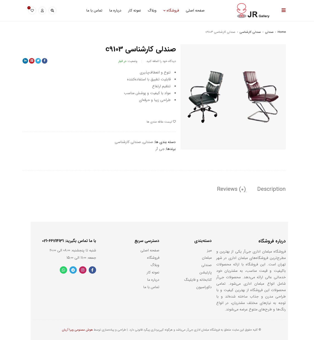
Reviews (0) (231, 189)
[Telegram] (73, 270)
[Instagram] (82, 270)
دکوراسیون (204, 287)
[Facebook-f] (92, 270)
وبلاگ (155, 265)
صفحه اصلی (149, 250)
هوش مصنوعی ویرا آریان (77, 329)
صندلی (269, 32)
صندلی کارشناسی (250, 32)
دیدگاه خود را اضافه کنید (161, 61)
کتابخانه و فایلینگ (198, 280)
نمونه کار (153, 272)
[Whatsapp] (63, 270)
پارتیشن (206, 272)
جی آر (160, 149)
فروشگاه (153, 258)
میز (209, 250)
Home (282, 32)
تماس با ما (151, 287)
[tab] (271, 189)
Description (271, 189)
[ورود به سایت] (42, 10)
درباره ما (153, 280)
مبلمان (207, 258)
